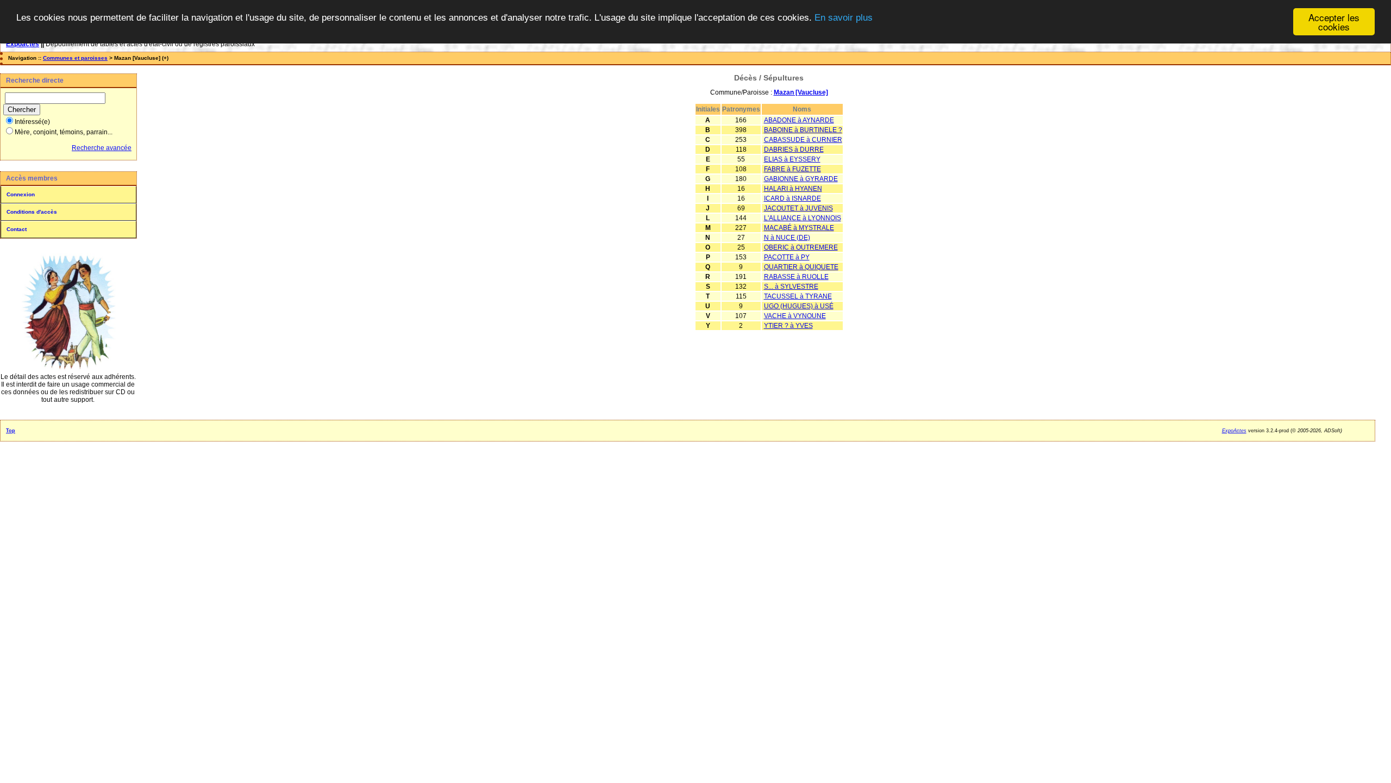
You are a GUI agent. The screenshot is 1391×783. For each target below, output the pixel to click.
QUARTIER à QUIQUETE (801, 267)
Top (10, 430)
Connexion (21, 194)
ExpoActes (1234, 430)
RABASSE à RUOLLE (796, 277)
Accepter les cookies (1333, 21)
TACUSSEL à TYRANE (798, 296)
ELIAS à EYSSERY (792, 159)
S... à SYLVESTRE (791, 286)
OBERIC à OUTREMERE (801, 247)
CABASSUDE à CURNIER (803, 140)
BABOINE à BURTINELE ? (803, 130)
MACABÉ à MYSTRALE (799, 228)
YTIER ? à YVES (788, 326)
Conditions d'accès (32, 212)
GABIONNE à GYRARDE (801, 179)
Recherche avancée (101, 148)
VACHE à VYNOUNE (795, 316)
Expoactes (22, 44)
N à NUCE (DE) (787, 237)
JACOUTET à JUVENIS (798, 208)
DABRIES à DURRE (794, 149)
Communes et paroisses (75, 58)
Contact (17, 229)
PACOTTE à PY (787, 257)
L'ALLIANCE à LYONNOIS (802, 218)
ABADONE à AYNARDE (799, 120)
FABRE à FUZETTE (792, 169)
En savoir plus (843, 18)
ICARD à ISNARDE (792, 198)
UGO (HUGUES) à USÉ (799, 306)
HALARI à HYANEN (793, 188)
